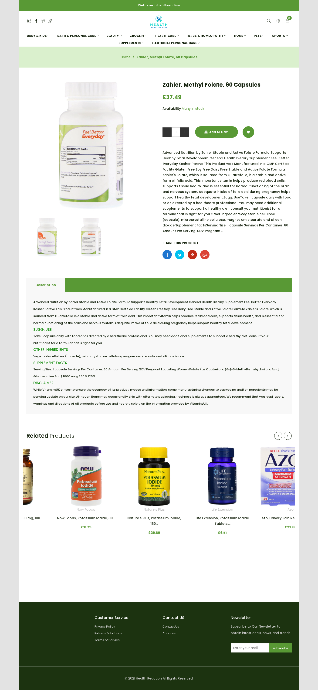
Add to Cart (219, 132)
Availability (171, 108)
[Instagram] (43, 21)
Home (126, 57)
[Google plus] (205, 254)
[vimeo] (192, 254)
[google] (50, 21)
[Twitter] (29, 21)
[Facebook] (36, 21)
